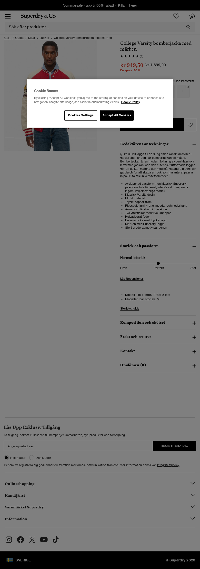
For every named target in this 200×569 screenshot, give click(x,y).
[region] (100, 103)
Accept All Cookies (117, 115)
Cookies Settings (80, 115)
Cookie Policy (130, 102)
